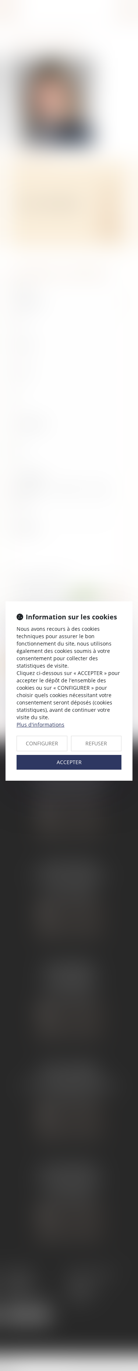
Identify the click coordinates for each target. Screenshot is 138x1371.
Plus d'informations (40, 724)
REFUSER (96, 743)
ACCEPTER (69, 762)
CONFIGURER (42, 743)
